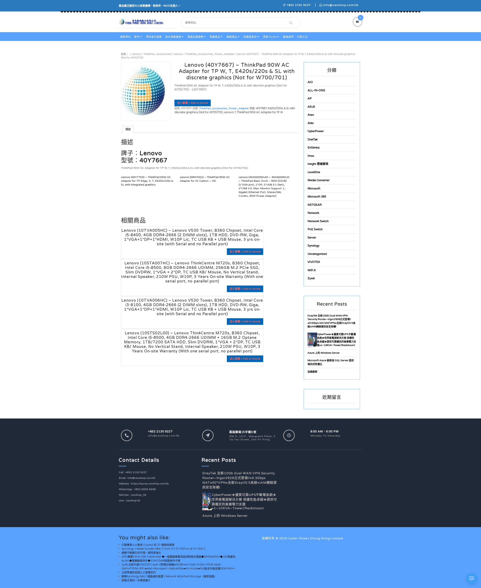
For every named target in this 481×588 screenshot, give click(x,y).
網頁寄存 (125, 36)
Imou (311, 155)
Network (313, 213)
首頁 (123, 54)
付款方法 (302, 36)
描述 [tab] (128, 129)
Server (312, 237)
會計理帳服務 (173, 36)
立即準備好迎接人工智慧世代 (139, 572)
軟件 (137, 36)
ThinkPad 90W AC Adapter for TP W (260, 112)
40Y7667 (261, 108)
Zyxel (311, 278)
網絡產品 (232, 36)
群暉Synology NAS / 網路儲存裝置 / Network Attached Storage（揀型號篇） (169, 576)
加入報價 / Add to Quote (192, 102)
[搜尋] (291, 22)
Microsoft (314, 188)
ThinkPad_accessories (157, 54)
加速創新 (312, 371)
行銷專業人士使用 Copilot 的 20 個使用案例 (148, 545)
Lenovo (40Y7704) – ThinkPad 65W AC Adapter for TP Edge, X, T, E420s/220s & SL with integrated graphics (147, 181)
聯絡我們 (288, 36)
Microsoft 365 (317, 196)
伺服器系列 (250, 36)
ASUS (311, 106)
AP (310, 98)
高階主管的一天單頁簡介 (136, 580)
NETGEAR (315, 205)
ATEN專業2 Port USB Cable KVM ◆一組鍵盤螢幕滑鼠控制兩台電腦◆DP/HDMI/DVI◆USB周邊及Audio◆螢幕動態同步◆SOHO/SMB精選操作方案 (178, 558)
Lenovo (136, 54)
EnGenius (314, 147)
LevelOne (314, 172)
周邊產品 (215, 36)
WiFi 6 (312, 270)
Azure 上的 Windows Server (324, 352)
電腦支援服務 (195, 36)
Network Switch (318, 221)
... (129, 54)
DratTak (313, 139)
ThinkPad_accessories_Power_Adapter (209, 54)
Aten (311, 115)
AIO (310, 82)
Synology (313, 245)
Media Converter (319, 180)
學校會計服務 (154, 36)
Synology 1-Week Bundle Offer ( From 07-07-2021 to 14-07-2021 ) (163, 549)
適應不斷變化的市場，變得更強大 (141, 553)
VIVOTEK (314, 262)
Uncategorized (317, 254)
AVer (311, 123)
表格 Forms (270, 36)
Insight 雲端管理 (318, 164)
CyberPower (316, 131)
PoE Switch (315, 229)
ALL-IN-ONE (316, 90)
